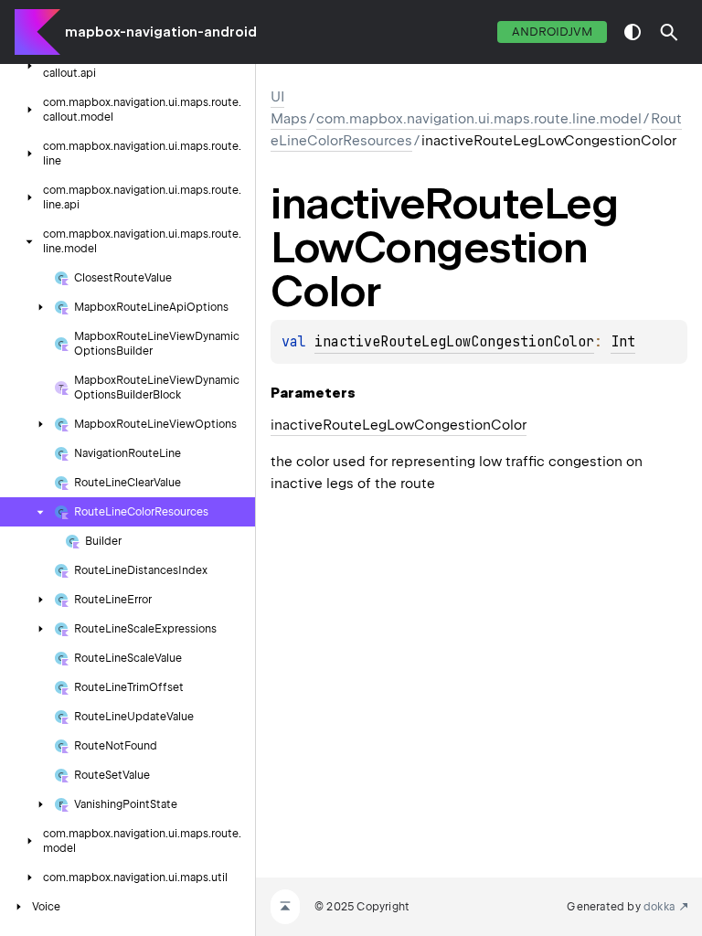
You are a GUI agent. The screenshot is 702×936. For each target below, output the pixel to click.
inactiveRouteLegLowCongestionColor (454, 342)
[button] (669, 32)
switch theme (632, 32)
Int (623, 342)
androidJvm (552, 31)
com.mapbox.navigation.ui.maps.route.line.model (479, 119)
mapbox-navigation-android (161, 32)
